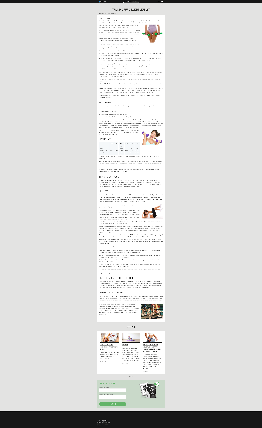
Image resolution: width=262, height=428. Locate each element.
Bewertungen (118, 415)
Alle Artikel (131, 376)
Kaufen (113, 404)
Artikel (129, 415)
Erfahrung (99, 415)
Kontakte (142, 415)
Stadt (124, 415)
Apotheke (135, 415)
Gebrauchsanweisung (108, 415)
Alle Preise (148, 415)
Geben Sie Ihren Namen (104, 387)
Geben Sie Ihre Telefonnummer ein (106, 394)
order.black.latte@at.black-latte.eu (103, 422)
